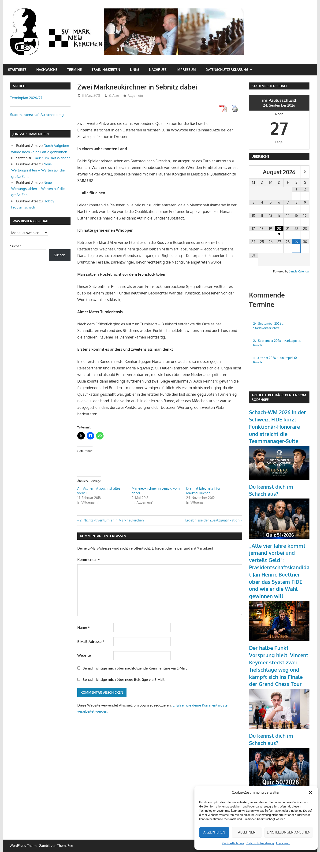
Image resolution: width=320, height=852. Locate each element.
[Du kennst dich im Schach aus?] (279, 537)
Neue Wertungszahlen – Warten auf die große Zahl (38, 170)
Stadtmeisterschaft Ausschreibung (37, 114)
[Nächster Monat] (305, 172)
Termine (74, 69)
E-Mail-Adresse (90, 641)
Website (84, 655)
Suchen (16, 246)
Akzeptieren (214, 832)
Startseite (17, 69)
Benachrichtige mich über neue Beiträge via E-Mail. (123, 679)
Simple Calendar (299, 271)
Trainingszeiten (106, 69)
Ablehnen (247, 832)
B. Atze (114, 95)
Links (134, 69)
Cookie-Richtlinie (233, 843)
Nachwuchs (46, 69)
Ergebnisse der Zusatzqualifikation (212, 520)
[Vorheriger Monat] (253, 172)
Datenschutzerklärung (260, 843)
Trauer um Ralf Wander (51, 158)
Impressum (283, 843)
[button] (310, 792)
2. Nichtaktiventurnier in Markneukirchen (111, 520)
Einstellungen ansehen (288, 832)
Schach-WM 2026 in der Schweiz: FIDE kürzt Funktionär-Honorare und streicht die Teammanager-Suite (277, 426)
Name (83, 627)
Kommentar (88, 559)
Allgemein (135, 95)
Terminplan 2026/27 (26, 98)
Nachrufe (158, 69)
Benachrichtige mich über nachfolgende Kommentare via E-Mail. (134, 668)
